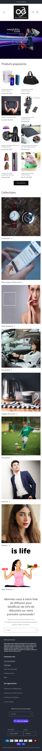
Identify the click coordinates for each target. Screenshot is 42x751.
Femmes (4, 545)
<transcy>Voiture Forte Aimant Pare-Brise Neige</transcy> (29, 146)
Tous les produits (9, 661)
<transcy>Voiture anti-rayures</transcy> (7, 90)
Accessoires (5, 238)
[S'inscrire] (36, 630)
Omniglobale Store (11, 747)
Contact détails (9, 702)
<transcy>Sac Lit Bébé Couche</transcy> (27, 90)
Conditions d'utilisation (11, 697)
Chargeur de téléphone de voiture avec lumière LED (10, 146)
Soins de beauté (7, 326)
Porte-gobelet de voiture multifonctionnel (27, 118)
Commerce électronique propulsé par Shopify (27, 747)
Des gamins (5, 458)
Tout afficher (21, 183)
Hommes (4, 501)
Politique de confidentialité (12, 688)
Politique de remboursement (13, 693)
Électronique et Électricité (11, 282)
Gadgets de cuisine (8, 414)
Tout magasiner (21, 42)
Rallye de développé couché (9, 117)
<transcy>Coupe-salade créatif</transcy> (27, 174)
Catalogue (7, 665)
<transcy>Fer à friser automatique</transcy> (7, 174)
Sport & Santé (6, 589)
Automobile (5, 370)
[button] (4, 12)
